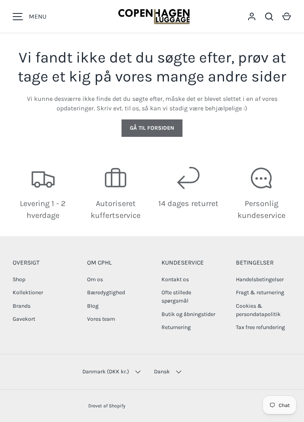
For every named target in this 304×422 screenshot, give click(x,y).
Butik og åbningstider (188, 314)
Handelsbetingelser (260, 279)
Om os (95, 279)
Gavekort (24, 319)
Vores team (101, 319)
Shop (19, 279)
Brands (21, 306)
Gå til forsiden (152, 128)
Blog (93, 306)
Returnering (176, 327)
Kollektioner (28, 292)
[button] (286, 16)
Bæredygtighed (106, 292)
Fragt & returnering (260, 292)
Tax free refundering (260, 327)
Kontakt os (175, 279)
